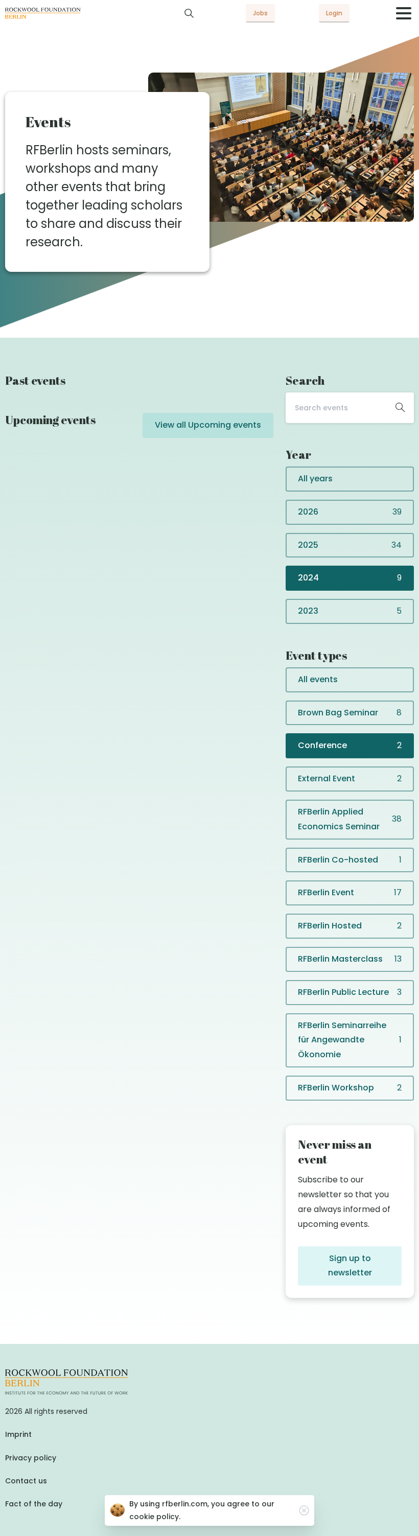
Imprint (18, 1434)
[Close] (304, 1510)
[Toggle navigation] (403, 13)
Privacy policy (30, 1458)
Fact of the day (33, 1504)
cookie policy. (154, 1516)
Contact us (26, 1481)
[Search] (189, 13)
